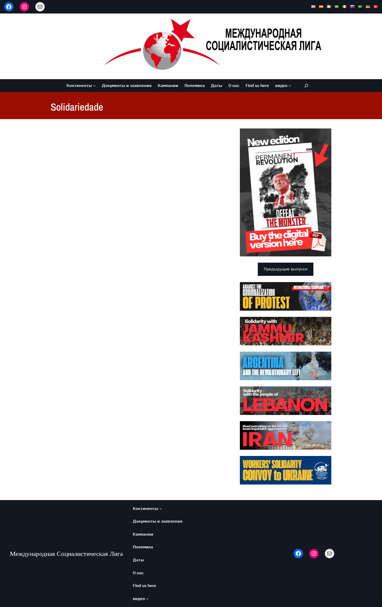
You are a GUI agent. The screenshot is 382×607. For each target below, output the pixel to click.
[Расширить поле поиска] (306, 85)
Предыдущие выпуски (285, 268)
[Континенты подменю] (94, 85)
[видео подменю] (289, 85)
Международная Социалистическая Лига (66, 553)
